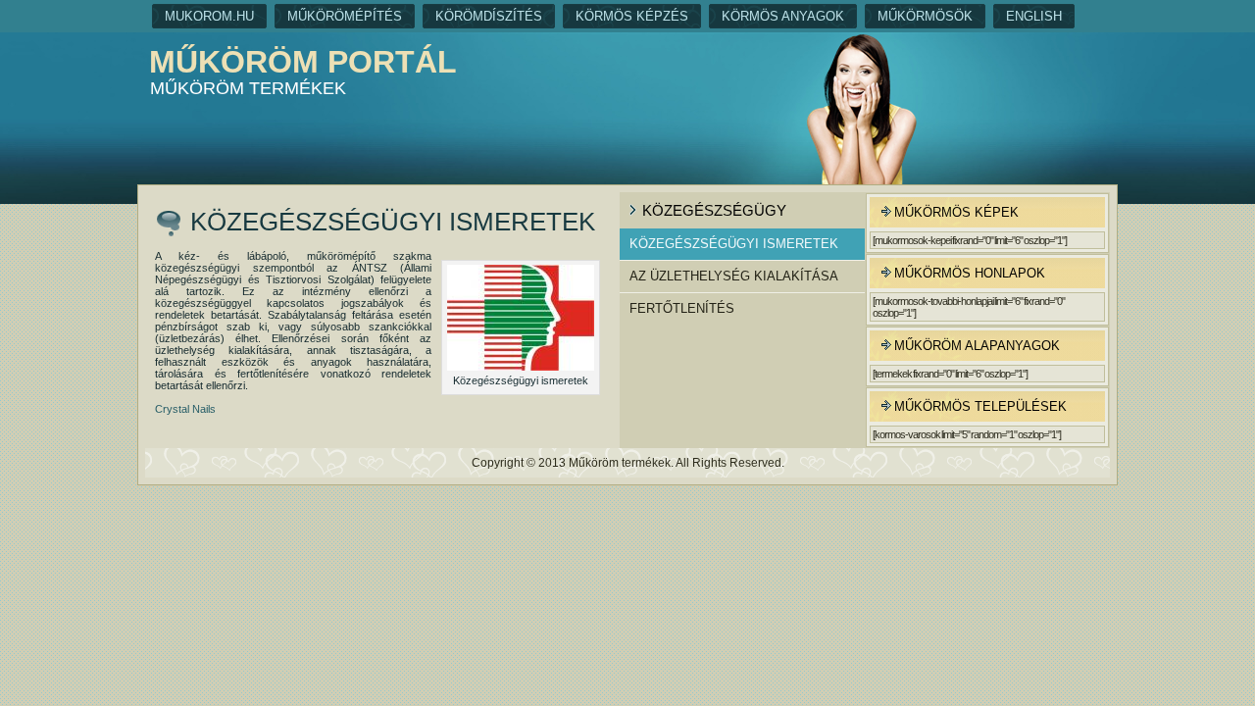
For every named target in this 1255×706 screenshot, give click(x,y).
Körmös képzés (632, 16)
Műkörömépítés (344, 16)
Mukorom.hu (209, 16)
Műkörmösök (925, 16)
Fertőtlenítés (681, 308)
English (1034, 16)
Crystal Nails (185, 409)
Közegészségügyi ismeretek (733, 243)
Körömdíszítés (488, 16)
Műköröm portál (303, 61)
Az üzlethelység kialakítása (733, 276)
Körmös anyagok (783, 16)
